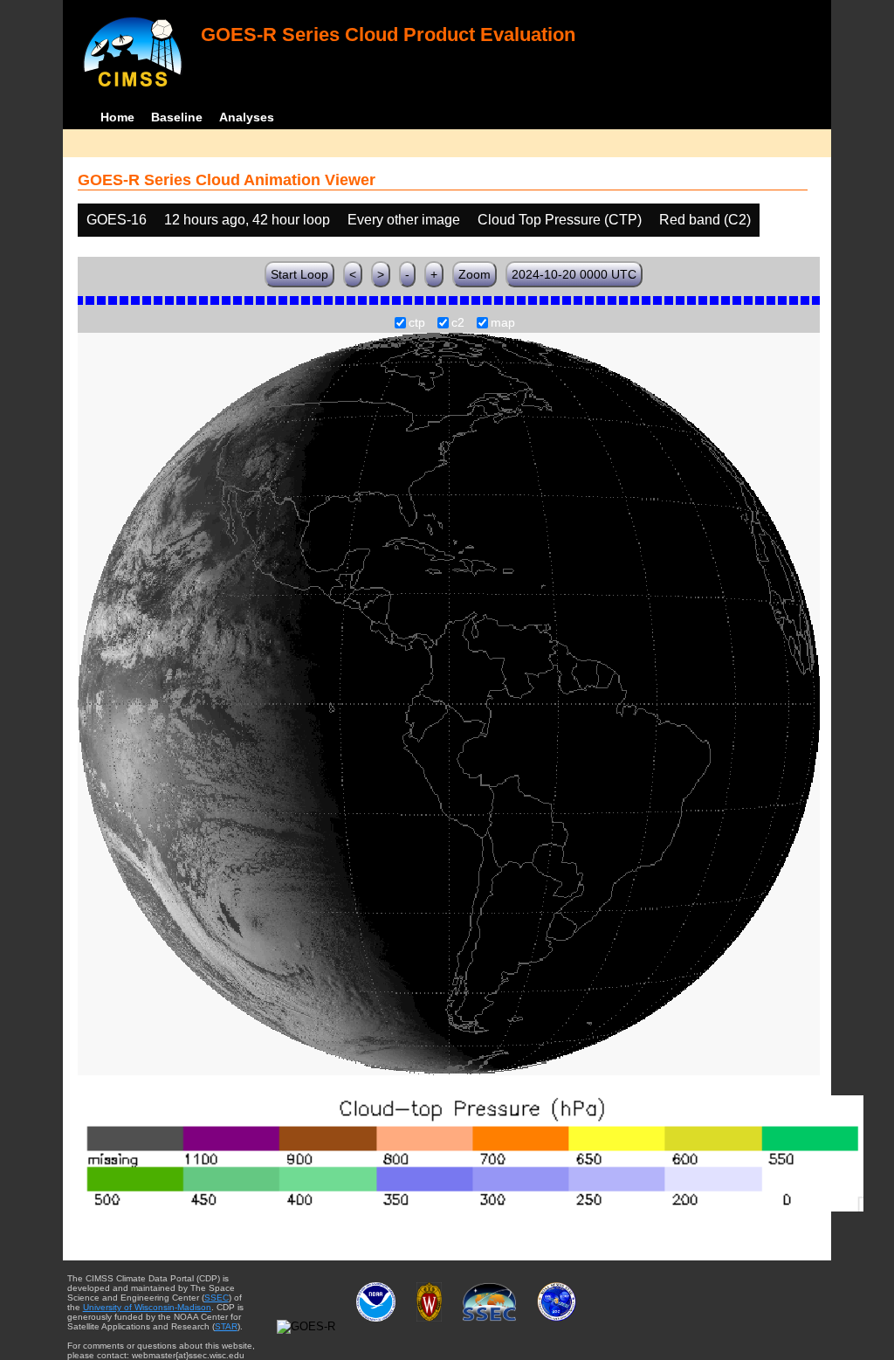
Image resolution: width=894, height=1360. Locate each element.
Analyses (246, 117)
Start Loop (299, 274)
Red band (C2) (705, 219)
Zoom (474, 274)
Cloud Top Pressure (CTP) (560, 219)
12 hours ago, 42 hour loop (247, 219)
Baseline (177, 117)
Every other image (403, 219)
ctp (417, 323)
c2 (457, 323)
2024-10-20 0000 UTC (574, 274)
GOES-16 (116, 219)
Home (117, 117)
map (503, 323)
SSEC (216, 1297)
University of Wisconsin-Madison (147, 1307)
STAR (226, 1326)
